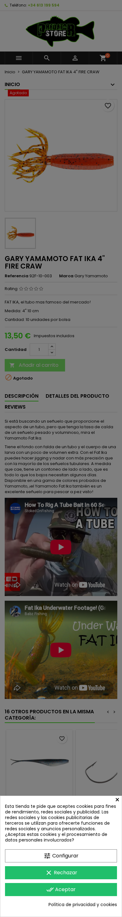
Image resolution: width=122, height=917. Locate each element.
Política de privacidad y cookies (82, 904)
